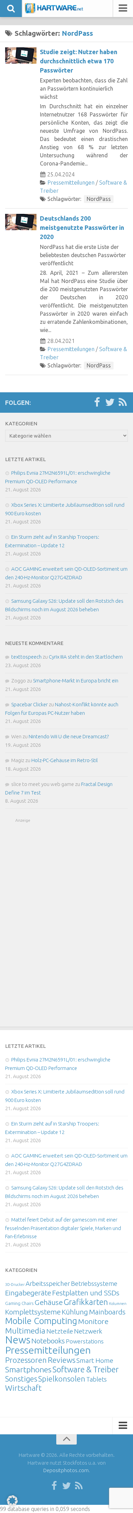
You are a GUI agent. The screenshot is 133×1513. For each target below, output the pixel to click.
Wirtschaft (23, 1388)
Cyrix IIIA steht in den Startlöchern (86, 657)
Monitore (93, 1321)
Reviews (61, 1360)
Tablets (96, 1379)
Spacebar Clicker (29, 704)
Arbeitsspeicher (48, 1283)
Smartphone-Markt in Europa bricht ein (75, 680)
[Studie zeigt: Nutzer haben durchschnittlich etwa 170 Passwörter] (20, 55)
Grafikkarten (86, 1301)
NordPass (99, 199)
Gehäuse (48, 1302)
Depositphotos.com (66, 1470)
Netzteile (59, 1331)
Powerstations (85, 1341)
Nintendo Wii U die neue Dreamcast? (69, 736)
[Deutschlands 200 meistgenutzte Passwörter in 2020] (20, 222)
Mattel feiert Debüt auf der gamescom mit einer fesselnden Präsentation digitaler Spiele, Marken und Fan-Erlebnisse (63, 1228)
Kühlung (75, 1312)
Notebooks (48, 1341)
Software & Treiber (86, 1369)
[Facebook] (97, 402)
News (17, 1339)
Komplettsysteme (33, 1312)
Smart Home (94, 1360)
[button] (12, 1500)
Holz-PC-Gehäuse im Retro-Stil (64, 760)
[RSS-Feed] (123, 402)
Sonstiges (21, 1378)
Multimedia (25, 1330)
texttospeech (26, 657)
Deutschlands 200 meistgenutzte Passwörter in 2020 (82, 227)
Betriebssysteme (94, 1283)
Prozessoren (26, 1360)
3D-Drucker (15, 1284)
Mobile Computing (41, 1321)
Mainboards (107, 1312)
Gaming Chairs (19, 1303)
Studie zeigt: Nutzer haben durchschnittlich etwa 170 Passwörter (78, 61)
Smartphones (28, 1369)
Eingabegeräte (28, 1293)
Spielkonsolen (61, 1378)
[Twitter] (110, 402)
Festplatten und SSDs (85, 1293)
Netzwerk (88, 1331)
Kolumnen (118, 1304)
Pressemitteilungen (70, 182)
